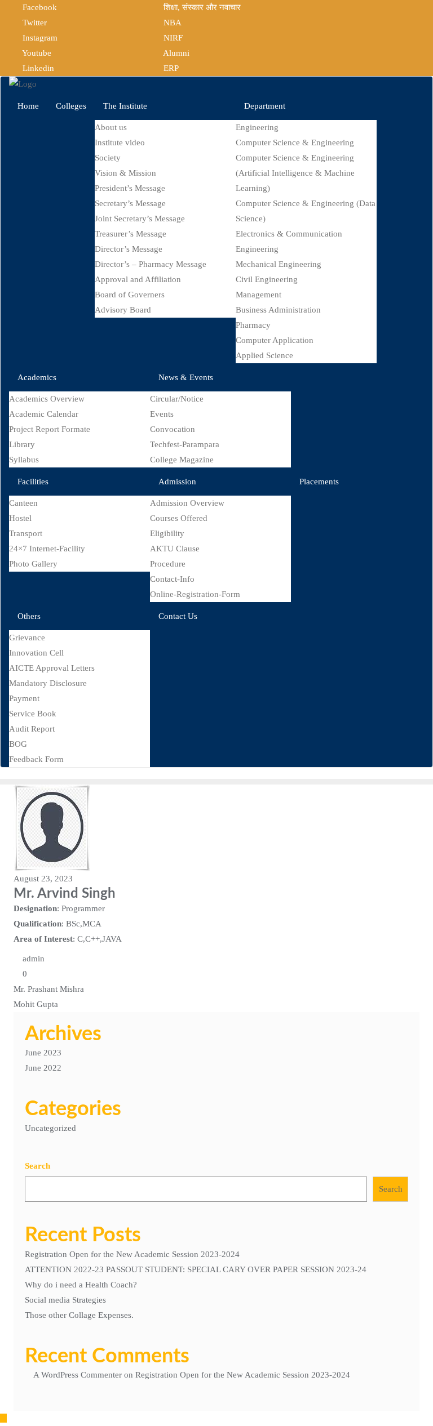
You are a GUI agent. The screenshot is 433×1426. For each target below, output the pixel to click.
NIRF (172, 37)
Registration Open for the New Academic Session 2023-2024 (132, 1254)
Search (37, 1165)
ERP (170, 68)
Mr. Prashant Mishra (49, 988)
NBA (171, 22)
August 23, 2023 (43, 878)
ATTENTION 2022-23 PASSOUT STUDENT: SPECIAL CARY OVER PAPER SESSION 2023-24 (195, 1269)
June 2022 (43, 1067)
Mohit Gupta (36, 1004)
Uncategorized (50, 1128)
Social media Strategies (65, 1299)
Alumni (175, 52)
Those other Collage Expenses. (79, 1315)
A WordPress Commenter (77, 1374)
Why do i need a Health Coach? (81, 1284)
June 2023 (43, 1052)
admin (32, 958)
